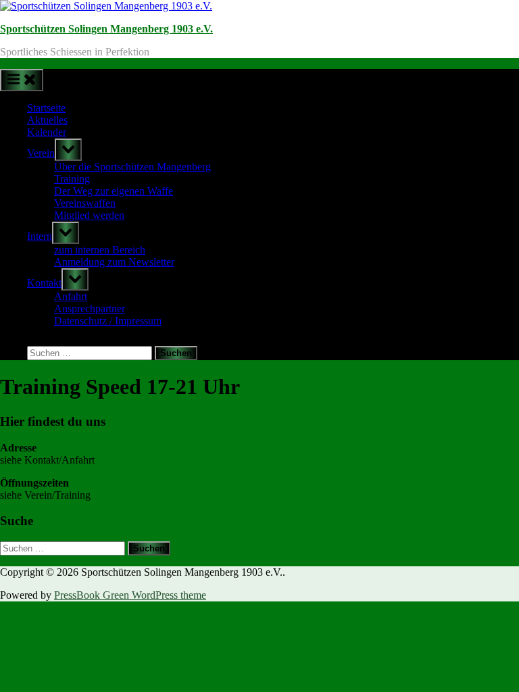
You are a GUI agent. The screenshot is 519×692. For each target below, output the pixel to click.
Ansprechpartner (89, 308)
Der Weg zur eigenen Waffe (113, 191)
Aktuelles (47, 120)
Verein (41, 153)
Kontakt (44, 283)
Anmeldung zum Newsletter (114, 262)
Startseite (46, 108)
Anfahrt (70, 296)
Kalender (46, 132)
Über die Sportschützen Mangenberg (132, 166)
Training (72, 178)
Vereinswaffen (85, 203)
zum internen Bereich (99, 249)
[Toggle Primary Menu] (21, 80)
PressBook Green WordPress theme (130, 595)
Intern (39, 236)
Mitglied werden (89, 215)
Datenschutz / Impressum (108, 320)
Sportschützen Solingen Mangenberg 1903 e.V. (106, 28)
